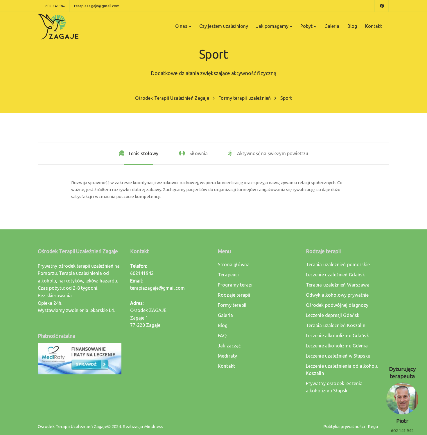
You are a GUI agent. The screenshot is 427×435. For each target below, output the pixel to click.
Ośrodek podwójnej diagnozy (337, 305)
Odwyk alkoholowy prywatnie (337, 295)
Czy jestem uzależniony (223, 26)
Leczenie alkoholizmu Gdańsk (337, 335)
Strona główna (234, 264)
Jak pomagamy (272, 26)
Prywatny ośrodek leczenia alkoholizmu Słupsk (334, 387)
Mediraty (227, 355)
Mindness (153, 426)
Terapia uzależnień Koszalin (335, 325)
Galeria (331, 26)
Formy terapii (232, 305)
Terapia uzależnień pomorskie (338, 264)
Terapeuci (228, 274)
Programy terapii (236, 284)
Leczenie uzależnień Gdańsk (335, 274)
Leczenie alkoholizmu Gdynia (337, 345)
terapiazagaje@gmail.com (157, 288)
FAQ (222, 335)
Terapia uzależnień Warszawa (337, 284)
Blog (352, 26)
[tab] (138, 153)
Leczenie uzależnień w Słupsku (338, 355)
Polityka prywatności (344, 426)
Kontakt (373, 26)
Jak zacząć (229, 345)
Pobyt (306, 26)
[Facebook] (382, 6)
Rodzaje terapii (234, 295)
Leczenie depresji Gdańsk (333, 315)
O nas (181, 26)
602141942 (142, 273)
